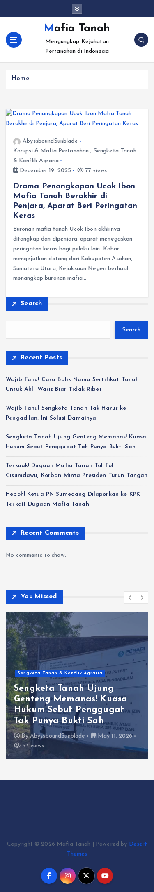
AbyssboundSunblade (50, 141)
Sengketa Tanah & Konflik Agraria (60, 673)
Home (20, 79)
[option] (77, 685)
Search (31, 303)
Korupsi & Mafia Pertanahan (51, 151)
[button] (130, 597)
